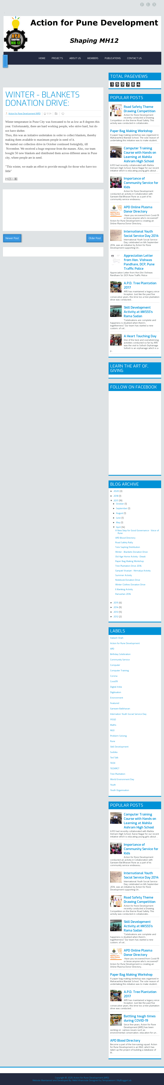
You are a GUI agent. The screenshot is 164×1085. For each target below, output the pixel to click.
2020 (117, 491)
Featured (114, 703)
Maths (113, 725)
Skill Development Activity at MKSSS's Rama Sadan (138, 311)
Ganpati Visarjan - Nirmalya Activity (133, 570)
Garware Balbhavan (120, 708)
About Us (75, 58)
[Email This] (6, 179)
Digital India (116, 687)
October (120, 503)
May (118, 522)
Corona (113, 676)
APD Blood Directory (125, 537)
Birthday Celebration (120, 654)
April (118, 527)
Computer (115, 665)
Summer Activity (123, 575)
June (118, 517)
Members (92, 58)
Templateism (108, 1080)
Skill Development (119, 746)
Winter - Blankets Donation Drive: (42, 99)
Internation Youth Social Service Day (128, 714)
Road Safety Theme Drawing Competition (140, 109)
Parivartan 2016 (123, 594)
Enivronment (116, 697)
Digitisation (115, 692)
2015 (116, 602)
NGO (112, 730)
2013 (116, 612)
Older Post (95, 238)
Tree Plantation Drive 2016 (128, 566)
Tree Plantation (117, 774)
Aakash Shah (116, 638)
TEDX (112, 763)
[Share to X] (12, 179)
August (120, 513)
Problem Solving (118, 735)
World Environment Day (122, 779)
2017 (116, 500)
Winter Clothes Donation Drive (130, 584)
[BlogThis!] (9, 179)
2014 (116, 607)
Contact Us (134, 58)
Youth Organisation (119, 790)
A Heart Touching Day (140, 336)
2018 (116, 496)
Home (42, 58)
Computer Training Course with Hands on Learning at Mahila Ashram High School (140, 154)
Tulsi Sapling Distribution (127, 547)
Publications (113, 58)
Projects (57, 58)
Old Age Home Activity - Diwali (130, 556)
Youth (113, 784)
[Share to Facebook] (15, 179)
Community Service (120, 659)
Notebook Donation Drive (127, 580)
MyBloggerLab (124, 1080)
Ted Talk (114, 757)
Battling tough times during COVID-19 (140, 1018)
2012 (116, 616)
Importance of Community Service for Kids (141, 182)
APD (112, 648)
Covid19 (114, 681)
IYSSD (113, 719)
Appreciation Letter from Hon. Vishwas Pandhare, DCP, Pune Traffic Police (139, 262)
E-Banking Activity (124, 589)
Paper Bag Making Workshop (131, 131)
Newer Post (12, 238)
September (122, 508)
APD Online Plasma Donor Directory (138, 209)
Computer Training (119, 670)
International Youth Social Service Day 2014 (141, 233)
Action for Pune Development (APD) (24, 113)
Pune (112, 741)
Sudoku (114, 752)
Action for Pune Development (125, 643)
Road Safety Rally (124, 542)
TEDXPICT (114, 768)
